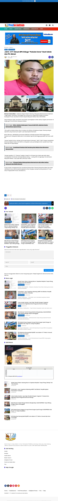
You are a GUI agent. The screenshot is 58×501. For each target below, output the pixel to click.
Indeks (5, 451)
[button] (46, 25)
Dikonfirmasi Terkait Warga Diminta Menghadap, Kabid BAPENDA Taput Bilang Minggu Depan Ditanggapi (12, 242)
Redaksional (12, 490)
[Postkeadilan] (14, 25)
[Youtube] (16, 486)
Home (5, 490)
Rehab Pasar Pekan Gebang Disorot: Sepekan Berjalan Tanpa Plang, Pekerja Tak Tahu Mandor (11, 226)
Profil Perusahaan (22, 490)
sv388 (42, 500)
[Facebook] (44, 208)
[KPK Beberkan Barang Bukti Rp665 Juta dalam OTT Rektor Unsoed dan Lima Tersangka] (46, 234)
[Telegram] (49, 208)
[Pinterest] (11, 486)
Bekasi (6, 49)
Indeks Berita (7, 455)
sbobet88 (44, 500)
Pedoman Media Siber (9, 462)
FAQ (40, 490)
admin (9, 56)
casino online (39, 500)
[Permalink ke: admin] (6, 57)
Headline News (12, 49)
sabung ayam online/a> (32, 500)
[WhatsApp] (52, 208)
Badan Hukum (7, 457)
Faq (5, 464)
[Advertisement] (29, 5)
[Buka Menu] (50, 25)
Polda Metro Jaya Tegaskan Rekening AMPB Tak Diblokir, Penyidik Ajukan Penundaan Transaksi (28, 226)
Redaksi (6, 453)
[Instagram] (13, 486)
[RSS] (18, 486)
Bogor (23, 237)
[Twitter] (47, 208)
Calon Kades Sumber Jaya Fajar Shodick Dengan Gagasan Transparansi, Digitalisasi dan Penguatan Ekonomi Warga (45, 226)
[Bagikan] (52, 57)
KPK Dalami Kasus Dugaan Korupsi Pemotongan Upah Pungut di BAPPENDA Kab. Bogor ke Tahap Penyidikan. (28, 242)
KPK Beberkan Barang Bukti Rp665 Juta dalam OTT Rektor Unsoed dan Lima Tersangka (46, 242)
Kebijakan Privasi (8, 460)
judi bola (47, 500)
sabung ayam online (10, 500)
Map (44, 490)
